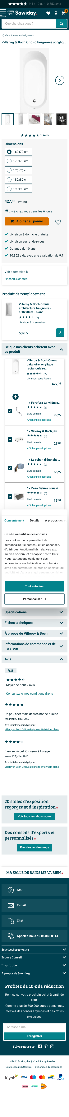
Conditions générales (44, 1061)
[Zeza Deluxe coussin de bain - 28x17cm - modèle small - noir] (19, 497)
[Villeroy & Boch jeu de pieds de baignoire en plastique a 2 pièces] (19, 439)
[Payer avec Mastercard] (42, 1077)
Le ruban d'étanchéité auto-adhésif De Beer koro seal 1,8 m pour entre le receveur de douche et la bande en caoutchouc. (44, 459)
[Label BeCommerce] (34, 1086)
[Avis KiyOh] (11, 1077)
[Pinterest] (46, 1046)
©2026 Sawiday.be (20, 1061)
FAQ (19, 890)
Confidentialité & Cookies (18, 1067)
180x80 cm (20, 179)
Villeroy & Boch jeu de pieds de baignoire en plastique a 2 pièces (44, 431)
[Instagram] (52, 1046)
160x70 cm (20, 152)
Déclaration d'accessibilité (48, 1067)
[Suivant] (59, 80)
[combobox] (29, 23)
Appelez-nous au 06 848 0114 (37, 936)
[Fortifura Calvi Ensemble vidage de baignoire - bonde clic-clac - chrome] (19, 411)
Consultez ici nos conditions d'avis (29, 693)
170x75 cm (20, 170)
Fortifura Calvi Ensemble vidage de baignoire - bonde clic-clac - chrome (44, 403)
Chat (20, 920)
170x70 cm (20, 161)
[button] (58, 222)
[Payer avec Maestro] (33, 1077)
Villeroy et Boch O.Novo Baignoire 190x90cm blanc (32, 729)
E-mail (21, 905)
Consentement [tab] (14, 520)
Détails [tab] (34, 520)
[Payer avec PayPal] (61, 1077)
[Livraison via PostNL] (44, 1086)
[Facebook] (40, 1046)
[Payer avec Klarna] (25, 1086)
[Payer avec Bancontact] (51, 1077)
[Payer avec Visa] (24, 1077)
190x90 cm (20, 189)
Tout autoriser (34, 586)
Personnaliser (32, 598)
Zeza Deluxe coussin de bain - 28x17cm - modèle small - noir (44, 488)
